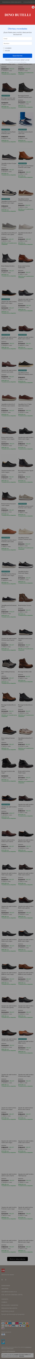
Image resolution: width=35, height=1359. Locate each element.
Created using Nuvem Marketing (17, 62)
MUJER (7, 50)
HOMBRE (8, 48)
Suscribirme (17, 56)
